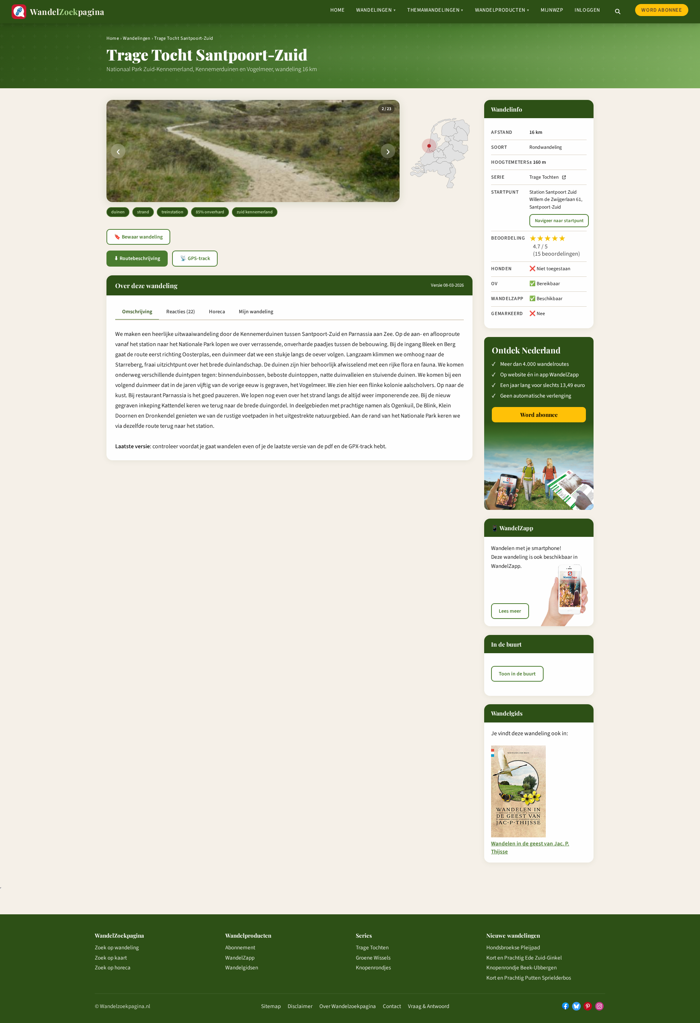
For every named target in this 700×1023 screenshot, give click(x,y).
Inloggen (587, 10)
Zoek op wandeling (117, 947)
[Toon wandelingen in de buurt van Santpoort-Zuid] (429, 146)
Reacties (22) (180, 311)
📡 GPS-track (195, 258)
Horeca (217, 311)
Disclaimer (300, 1006)
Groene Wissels (373, 958)
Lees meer (510, 611)
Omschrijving (137, 311)
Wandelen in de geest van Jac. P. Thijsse (530, 848)
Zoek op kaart (111, 958)
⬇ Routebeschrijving (137, 258)
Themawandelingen (435, 10)
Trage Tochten (544, 177)
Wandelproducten (502, 10)
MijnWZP (552, 10)
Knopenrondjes (373, 968)
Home (337, 10)
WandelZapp (239, 958)
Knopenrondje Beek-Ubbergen (521, 968)
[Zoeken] (617, 12)
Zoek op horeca (113, 968)
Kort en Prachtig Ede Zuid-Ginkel (524, 958)
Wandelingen (376, 10)
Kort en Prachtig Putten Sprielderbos (528, 978)
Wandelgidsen (241, 968)
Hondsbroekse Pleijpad (513, 947)
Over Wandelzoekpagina (347, 1006)
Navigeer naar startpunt (559, 220)
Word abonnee (661, 10)
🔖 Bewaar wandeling (138, 237)
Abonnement (240, 947)
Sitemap (271, 1006)
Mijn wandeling (256, 311)
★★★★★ (547, 239)
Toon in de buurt (517, 673)
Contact (392, 1006)
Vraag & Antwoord (428, 1006)
